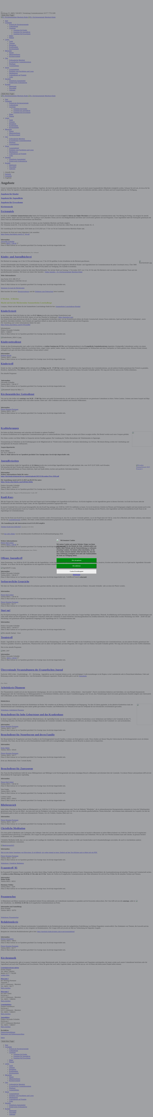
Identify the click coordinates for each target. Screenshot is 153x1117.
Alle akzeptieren (76, 560)
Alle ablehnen (76, 566)
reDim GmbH (83, 577)
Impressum (76, 575)
